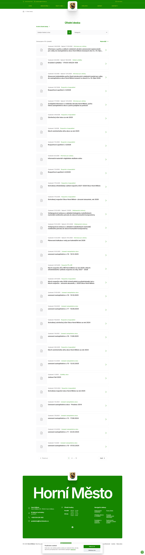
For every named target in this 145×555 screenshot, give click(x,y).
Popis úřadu (109, 510)
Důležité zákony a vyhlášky (99, 515)
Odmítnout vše (91, 550)
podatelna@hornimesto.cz (41, 1)
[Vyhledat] (69, 32)
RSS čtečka (119, 1)
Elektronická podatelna (98, 511)
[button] (45, 6)
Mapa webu (119, 543)
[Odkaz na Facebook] (72, 527)
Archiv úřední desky (42, 26)
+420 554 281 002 (29, 1)
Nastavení (73, 549)
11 (76, 458)
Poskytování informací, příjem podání (111, 521)
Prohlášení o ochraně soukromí (98, 521)
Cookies (113, 543)
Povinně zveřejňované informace (110, 516)
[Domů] (23, 11)
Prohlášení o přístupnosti (104, 543)
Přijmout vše (92, 546)
